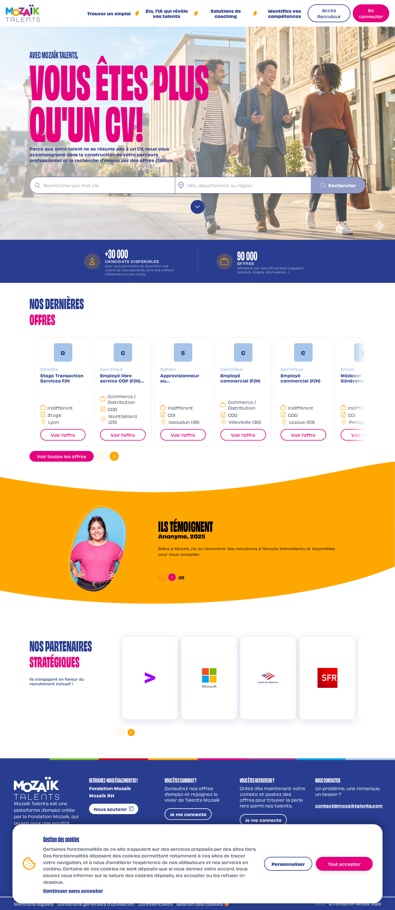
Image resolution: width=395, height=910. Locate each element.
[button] (62, 391)
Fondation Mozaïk (110, 788)
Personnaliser (288, 863)
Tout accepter (344, 863)
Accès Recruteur (329, 13)
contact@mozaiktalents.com (349, 805)
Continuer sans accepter (73, 890)
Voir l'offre (63, 435)
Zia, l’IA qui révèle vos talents (166, 13)
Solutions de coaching (226, 13)
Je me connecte (188, 814)
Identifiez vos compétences (284, 13)
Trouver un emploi (109, 13)
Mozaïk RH (101, 795)
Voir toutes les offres (61, 456)
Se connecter (371, 13)
